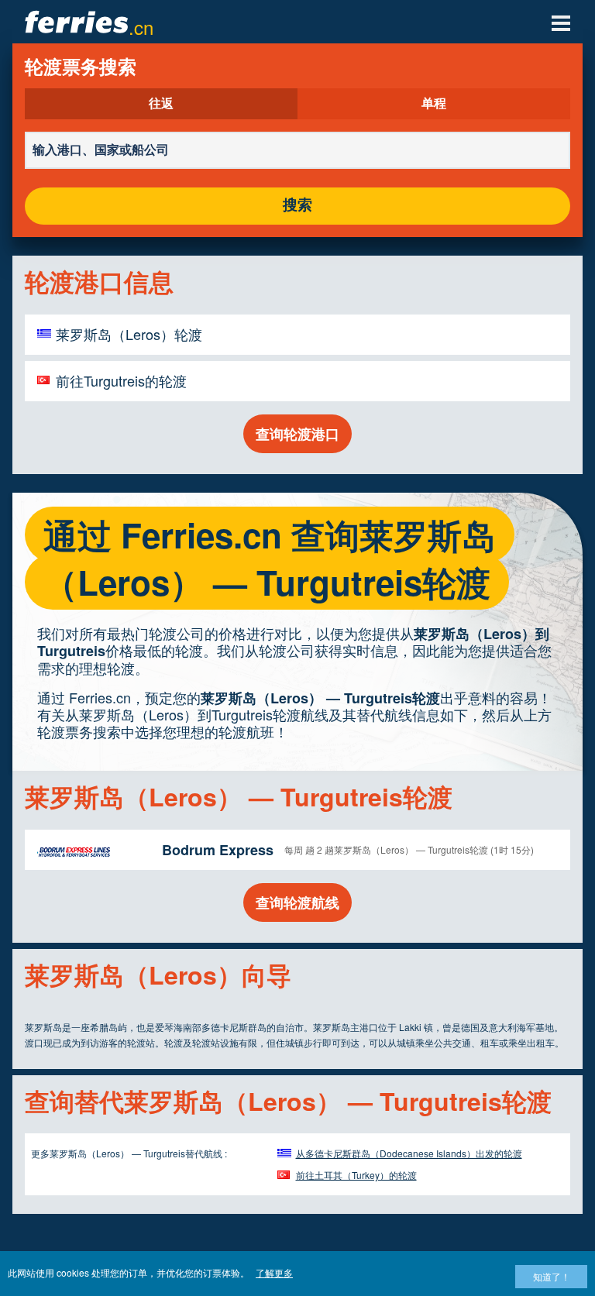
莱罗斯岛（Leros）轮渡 (129, 334)
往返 (161, 104)
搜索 (297, 205)
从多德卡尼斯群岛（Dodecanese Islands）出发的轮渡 (409, 1153)
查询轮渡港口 (297, 434)
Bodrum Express (217, 850)
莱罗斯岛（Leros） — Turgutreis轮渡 (320, 698)
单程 (433, 104)
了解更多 (274, 1272)
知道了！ (551, 1276)
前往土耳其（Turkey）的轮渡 (356, 1174)
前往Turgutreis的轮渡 (121, 380)
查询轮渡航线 (297, 902)
